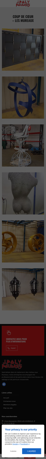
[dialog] (23, 441)
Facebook (24, 444)
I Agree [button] (31, 451)
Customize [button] (13, 451)
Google (15, 444)
